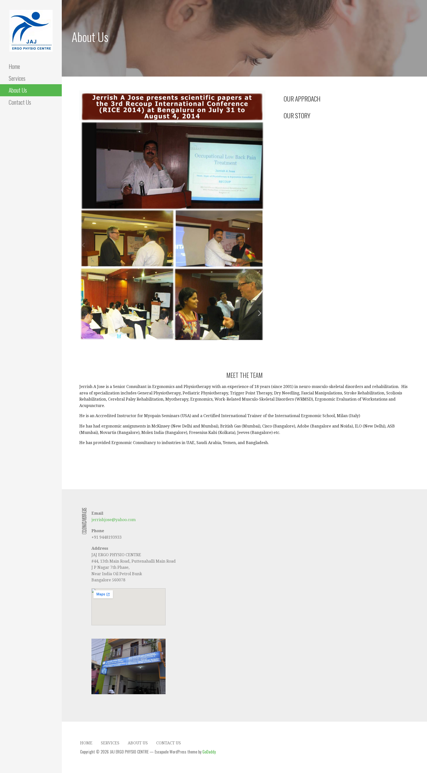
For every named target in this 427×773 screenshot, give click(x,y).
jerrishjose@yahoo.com (113, 519)
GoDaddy (209, 752)
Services (17, 78)
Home (14, 66)
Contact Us (20, 102)
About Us (18, 89)
